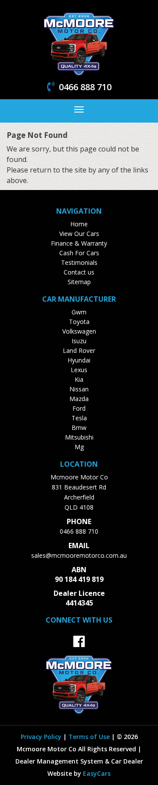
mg (79, 447)
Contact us (79, 272)
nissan (79, 389)
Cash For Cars (79, 253)
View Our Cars (79, 233)
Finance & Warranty (79, 243)
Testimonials (79, 262)
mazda (79, 398)
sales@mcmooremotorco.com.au (79, 555)
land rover (79, 350)
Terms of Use (89, 736)
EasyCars (97, 773)
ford (79, 408)
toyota (79, 321)
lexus (79, 370)
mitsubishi (79, 437)
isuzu (79, 341)
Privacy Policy (42, 736)
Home (79, 224)
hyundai (79, 360)
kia (79, 379)
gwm (79, 312)
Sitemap (79, 282)
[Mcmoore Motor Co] (79, 43)
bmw (79, 427)
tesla (79, 418)
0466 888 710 (79, 531)
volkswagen (79, 331)
